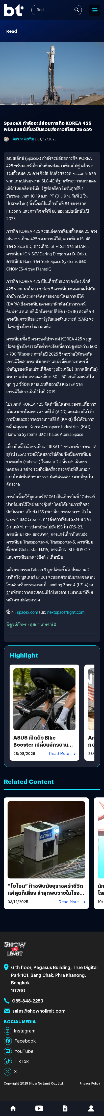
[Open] (94, 10)
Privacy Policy (90, 1083)
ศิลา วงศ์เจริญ (23, 139)
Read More (59, 754)
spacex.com (27, 612)
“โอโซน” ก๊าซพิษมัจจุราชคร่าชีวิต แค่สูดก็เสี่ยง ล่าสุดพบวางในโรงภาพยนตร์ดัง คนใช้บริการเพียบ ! (45, 892)
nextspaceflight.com (66, 612)
